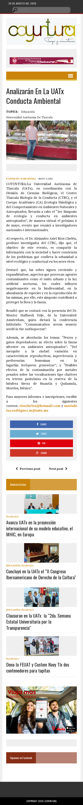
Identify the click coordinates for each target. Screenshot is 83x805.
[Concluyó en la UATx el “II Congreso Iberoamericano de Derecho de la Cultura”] (41, 560)
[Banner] (41, 62)
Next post (56, 469)
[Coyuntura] (41, 31)
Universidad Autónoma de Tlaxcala (29, 117)
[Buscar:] (41, 10)
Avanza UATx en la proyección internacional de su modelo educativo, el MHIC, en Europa (39, 528)
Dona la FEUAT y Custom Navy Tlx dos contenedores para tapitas (37, 667)
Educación (28, 112)
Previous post (30, 469)
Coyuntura (51, 801)
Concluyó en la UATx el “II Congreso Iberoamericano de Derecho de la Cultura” (41, 574)
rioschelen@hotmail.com (39, 405)
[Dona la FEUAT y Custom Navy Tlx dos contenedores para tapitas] (41, 653)
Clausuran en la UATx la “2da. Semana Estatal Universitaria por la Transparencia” (38, 621)
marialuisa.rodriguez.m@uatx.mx (41, 408)
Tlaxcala (12, 516)
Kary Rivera (28, 178)
